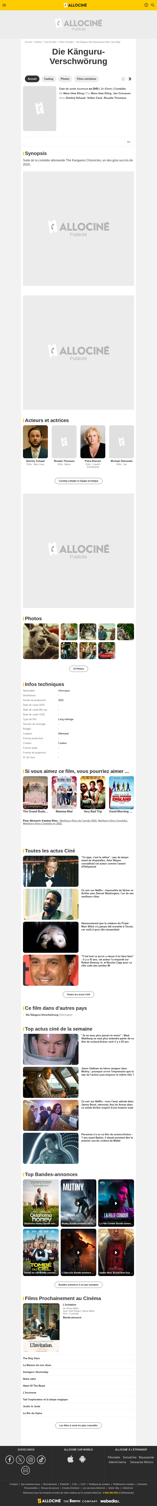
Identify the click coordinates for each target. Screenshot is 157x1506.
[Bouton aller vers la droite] (130, 79)
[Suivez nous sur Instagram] (31, 1459)
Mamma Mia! (64, 811)
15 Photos (78, 668)
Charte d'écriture (70, 1488)
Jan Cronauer (122, 93)
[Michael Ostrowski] (121, 441)
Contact (14, 1484)
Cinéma (37, 42)
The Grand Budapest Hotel (41, 811)
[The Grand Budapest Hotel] (35, 792)
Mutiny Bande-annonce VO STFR (79, 1223)
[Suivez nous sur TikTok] (42, 1459)
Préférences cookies (123, 1484)
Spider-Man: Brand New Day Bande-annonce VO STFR (116, 1272)
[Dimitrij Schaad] (35, 441)
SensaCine (130, 1457)
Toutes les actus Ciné (78, 994)
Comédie (120, 88)
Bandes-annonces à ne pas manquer (79, 1284)
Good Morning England (125, 811)
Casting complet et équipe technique (78, 481)
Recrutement (50, 1484)
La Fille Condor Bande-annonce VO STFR (116, 1223)
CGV (83, 1484)
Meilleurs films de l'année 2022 (78, 820)
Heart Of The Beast (34, 1385)
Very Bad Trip (93, 811)
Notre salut (29, 1378)
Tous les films (50, 42)
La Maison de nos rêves (37, 1365)
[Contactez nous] (26, 1470)
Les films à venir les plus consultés (78, 1425)
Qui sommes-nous (30, 1484)
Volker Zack (94, 97)
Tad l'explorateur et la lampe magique (45, 1399)
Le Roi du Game (32, 1413)
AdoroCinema (117, 1462)
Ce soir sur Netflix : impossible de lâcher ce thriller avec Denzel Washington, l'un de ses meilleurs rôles (107, 893)
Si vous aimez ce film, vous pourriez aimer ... (77, 771)
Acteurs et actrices (47, 420)
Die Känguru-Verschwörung (49, 1014)
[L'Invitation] (41, 1327)
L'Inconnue (29, 1392)
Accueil (28, 42)
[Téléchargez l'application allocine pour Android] (84, 1458)
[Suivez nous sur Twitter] (21, 1459)
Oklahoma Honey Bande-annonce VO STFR (41, 1223)
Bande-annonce (72, 1317)
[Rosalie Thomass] (64, 441)
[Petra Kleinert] (92, 441)
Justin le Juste (31, 1406)
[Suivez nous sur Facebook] (10, 1459)
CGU (74, 1484)
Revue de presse (50, 1488)
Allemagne (64, 690)
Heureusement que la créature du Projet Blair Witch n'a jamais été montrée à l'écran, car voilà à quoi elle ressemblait (107, 926)
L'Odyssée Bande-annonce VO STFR (79, 1272)
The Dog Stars (31, 1358)
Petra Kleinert (93, 461)
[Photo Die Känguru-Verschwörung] (41, 641)
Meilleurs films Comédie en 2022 (42, 823)
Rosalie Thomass (115, 97)
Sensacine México (141, 1462)
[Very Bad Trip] (92, 792)
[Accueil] (75, 5)
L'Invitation (69, 1304)
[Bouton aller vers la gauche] (123, 79)
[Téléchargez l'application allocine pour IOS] (72, 1458)
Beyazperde (146, 1457)
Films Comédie (66, 42)
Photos (33, 618)
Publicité (64, 1484)
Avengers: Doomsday (35, 1372)
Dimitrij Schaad (76, 97)
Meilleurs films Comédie (112, 820)
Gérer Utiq (113, 1488)
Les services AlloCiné (94, 1488)
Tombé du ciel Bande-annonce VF (41, 1272)
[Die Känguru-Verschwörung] (39, 108)
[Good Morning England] (121, 792)
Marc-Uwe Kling (73, 93)
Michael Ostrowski (121, 461)
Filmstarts (114, 1457)
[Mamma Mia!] (64, 792)
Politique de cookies (99, 1484)
